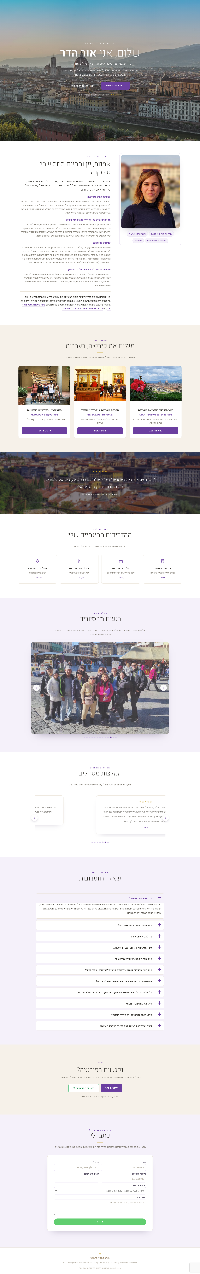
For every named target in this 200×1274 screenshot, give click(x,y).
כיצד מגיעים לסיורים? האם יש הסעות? (132, 948)
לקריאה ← (162, 577)
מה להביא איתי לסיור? (140, 936)
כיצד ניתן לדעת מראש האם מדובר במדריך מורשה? (126, 1026)
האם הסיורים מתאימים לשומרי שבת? (133, 959)
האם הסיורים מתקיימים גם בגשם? (135, 925)
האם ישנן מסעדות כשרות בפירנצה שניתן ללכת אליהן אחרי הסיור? (118, 970)
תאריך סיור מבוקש (91, 1174)
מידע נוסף (141, 1197)
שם (144, 1162)
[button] (163, 688)
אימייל (96, 1162)
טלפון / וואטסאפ (139, 1174)
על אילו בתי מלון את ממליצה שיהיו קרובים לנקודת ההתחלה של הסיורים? (115, 992)
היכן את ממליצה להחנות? (139, 1004)
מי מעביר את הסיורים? (140, 898)
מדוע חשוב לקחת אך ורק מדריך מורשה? (131, 1015)
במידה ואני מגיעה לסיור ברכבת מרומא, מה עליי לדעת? (124, 981)
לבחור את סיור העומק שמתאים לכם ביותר (82, 308)
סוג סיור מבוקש (139, 1185)
